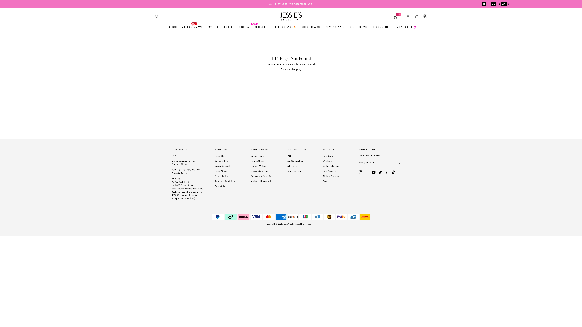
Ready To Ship (403, 27)
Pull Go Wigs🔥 (285, 27)
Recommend (381, 27)
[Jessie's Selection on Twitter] (380, 172)
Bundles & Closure (221, 27)
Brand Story (220, 155)
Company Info (221, 160)
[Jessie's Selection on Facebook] (367, 172)
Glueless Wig (359, 27)
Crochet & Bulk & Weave (185, 27)
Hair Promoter (329, 170)
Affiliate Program (331, 176)
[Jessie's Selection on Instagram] (360, 172)
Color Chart (292, 165)
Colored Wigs (311, 27)
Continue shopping (291, 69)
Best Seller (262, 27)
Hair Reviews (329, 155)
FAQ (289, 155)
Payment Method (258, 165)
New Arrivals (335, 27)
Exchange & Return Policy (263, 176)
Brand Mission (221, 170)
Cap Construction (295, 160)
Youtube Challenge (331, 165)
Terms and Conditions (225, 181)
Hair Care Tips (294, 170)
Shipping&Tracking (260, 170)
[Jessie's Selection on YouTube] (374, 172)
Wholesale (327, 160)
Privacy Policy (221, 176)
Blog (325, 181)
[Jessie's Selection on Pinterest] (387, 172)
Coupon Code (257, 155)
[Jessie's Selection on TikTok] (393, 172)
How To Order (257, 160)
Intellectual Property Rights (263, 181)
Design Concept (222, 165)
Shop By (244, 27)
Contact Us (220, 186)
